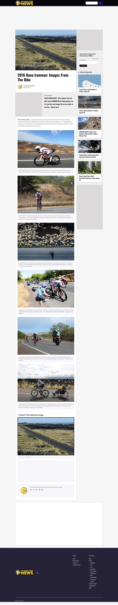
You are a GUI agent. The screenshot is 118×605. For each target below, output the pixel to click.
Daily (90, 558)
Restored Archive (93, 583)
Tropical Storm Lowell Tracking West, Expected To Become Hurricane (89, 156)
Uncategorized (92, 585)
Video (90, 588)
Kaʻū (91, 567)
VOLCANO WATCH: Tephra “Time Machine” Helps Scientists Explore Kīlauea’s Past (88, 134)
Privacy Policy (76, 560)
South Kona (93, 579)
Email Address (82, 60)
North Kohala (93, 571)
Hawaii (90, 560)
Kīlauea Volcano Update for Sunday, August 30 (88, 112)
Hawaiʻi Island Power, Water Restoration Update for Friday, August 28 (89, 178)
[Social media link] (30, 489)
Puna (91, 575)
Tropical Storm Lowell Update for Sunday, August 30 (88, 90)
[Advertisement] (59, 17)
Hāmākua (92, 563)
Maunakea (92, 569)
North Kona (93, 573)
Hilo (91, 565)
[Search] (100, 3)
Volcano (92, 581)
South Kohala (93, 577)
